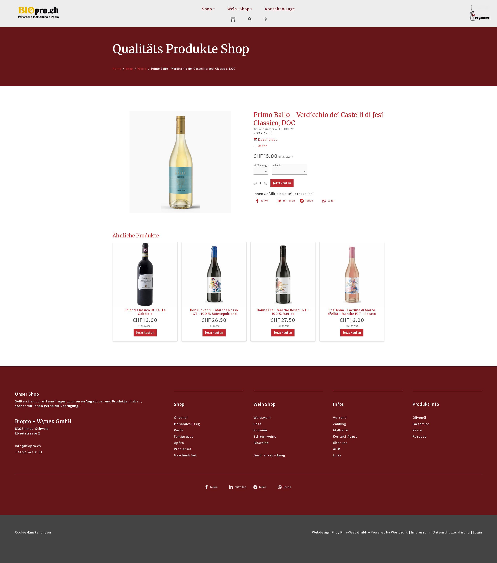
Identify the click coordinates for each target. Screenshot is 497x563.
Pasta (178, 430)
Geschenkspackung (269, 455)
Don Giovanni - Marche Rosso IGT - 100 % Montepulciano (214, 312)
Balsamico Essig (187, 424)
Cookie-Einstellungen (33, 532)
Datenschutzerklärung (451, 532)
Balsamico (421, 424)
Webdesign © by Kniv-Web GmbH (339, 532)
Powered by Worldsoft (389, 532)
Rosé (258, 424)
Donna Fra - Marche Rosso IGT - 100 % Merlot (283, 312)
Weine (142, 68)
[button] (264, 201)
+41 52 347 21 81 (28, 452)
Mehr (262, 146)
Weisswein (262, 418)
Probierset (183, 449)
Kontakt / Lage (345, 436)
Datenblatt (267, 140)
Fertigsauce (184, 436)
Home (117, 68)
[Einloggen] (265, 19)
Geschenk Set (185, 455)
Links (337, 455)
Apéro (179, 443)
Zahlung (339, 424)
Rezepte (420, 436)
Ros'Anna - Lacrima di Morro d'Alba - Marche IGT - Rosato (352, 312)
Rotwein (260, 430)
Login (477, 532)
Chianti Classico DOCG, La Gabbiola (145, 312)
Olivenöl (181, 418)
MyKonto (340, 430)
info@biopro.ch (28, 446)
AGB (336, 449)
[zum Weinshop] (482, 13)
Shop (129, 68)
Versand (340, 418)
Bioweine (261, 443)
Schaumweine (265, 436)
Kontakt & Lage (280, 9)
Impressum (420, 532)
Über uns (340, 443)
